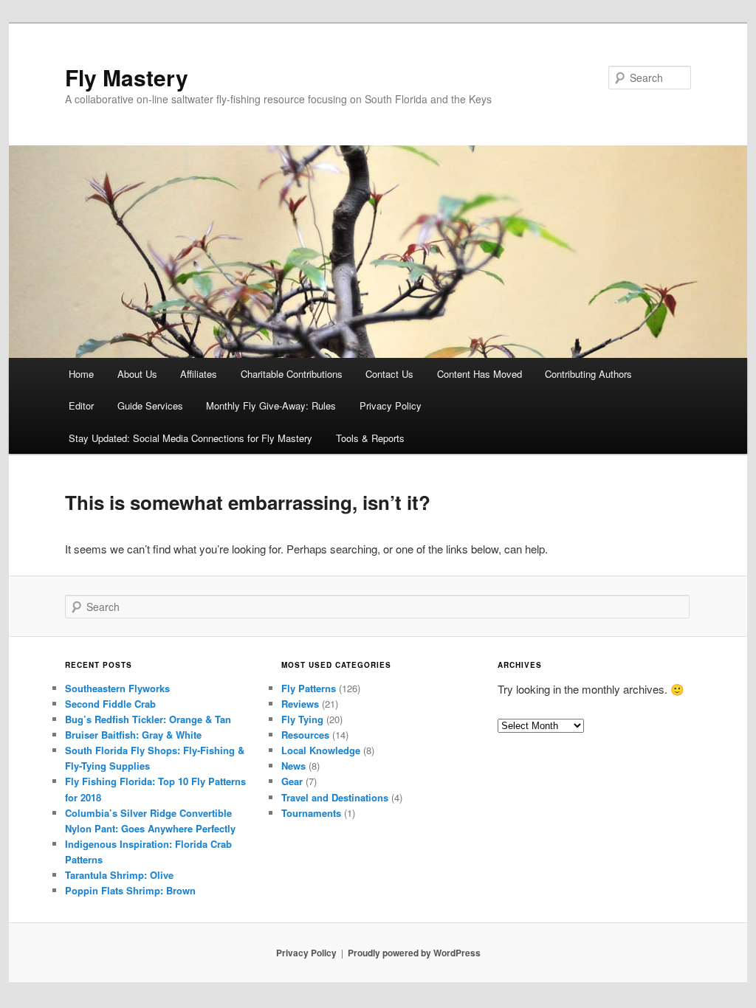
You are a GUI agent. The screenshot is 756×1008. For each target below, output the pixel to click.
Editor (81, 405)
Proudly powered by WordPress (414, 952)
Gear (292, 781)
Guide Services (150, 405)
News (293, 766)
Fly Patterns (308, 688)
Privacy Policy (391, 405)
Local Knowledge (320, 750)
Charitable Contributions (292, 374)
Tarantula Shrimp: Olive (119, 875)
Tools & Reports (370, 438)
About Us (137, 374)
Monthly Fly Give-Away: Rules (271, 405)
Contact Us (389, 374)
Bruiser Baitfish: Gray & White (133, 735)
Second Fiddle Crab (110, 704)
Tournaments (311, 813)
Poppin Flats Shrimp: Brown (130, 890)
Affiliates (198, 374)
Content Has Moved (479, 374)
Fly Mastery (126, 77)
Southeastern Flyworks (117, 688)
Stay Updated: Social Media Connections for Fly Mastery (190, 438)
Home (81, 374)
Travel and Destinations (334, 797)
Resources (305, 735)
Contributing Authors (588, 374)
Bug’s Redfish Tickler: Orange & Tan (148, 719)
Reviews (300, 704)
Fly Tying (302, 719)
